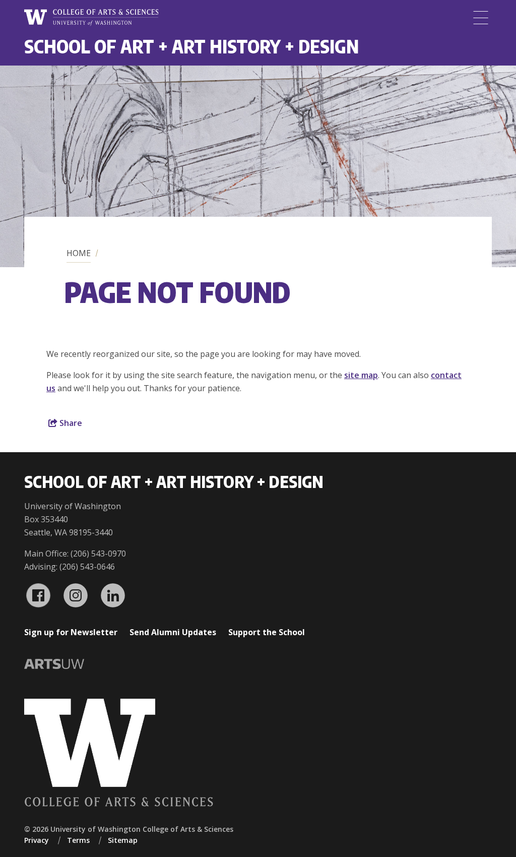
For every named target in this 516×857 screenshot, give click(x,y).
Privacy (36, 840)
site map (361, 375)
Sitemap (123, 840)
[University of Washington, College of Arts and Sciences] (91, 17)
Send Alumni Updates (173, 632)
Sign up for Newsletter (70, 632)
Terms (78, 840)
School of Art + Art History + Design (191, 46)
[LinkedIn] (113, 595)
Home (79, 253)
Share (69, 422)
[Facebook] (38, 595)
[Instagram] (75, 595)
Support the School (266, 632)
